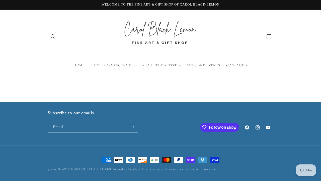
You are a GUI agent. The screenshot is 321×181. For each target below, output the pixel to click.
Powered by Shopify (125, 169)
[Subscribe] (132, 127)
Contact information (203, 169)
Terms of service (175, 169)
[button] (53, 36)
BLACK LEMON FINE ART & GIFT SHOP (85, 169)
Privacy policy (151, 169)
